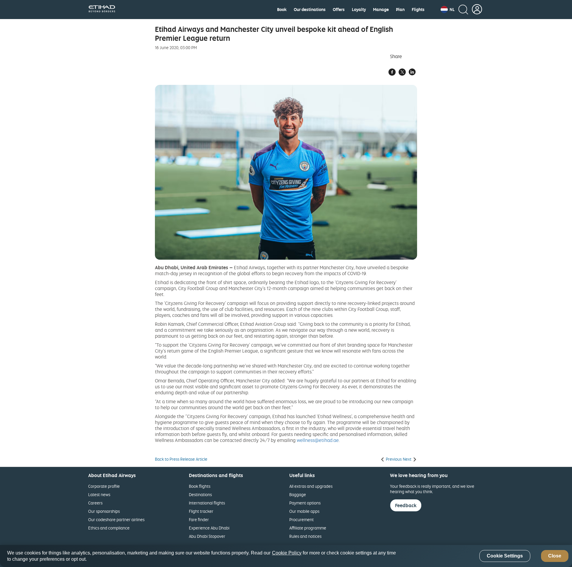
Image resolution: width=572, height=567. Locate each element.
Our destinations (310, 9)
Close (554, 556)
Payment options (305, 503)
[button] (448, 9)
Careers (95, 503)
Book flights (199, 486)
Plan (400, 9)
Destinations (200, 494)
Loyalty (359, 9)
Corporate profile (104, 486)
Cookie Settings (505, 556)
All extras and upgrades (310, 486)
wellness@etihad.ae (318, 440)
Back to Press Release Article (181, 459)
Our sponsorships (104, 511)
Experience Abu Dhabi (209, 528)
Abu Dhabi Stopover (207, 536)
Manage (381, 9)
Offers (339, 9)
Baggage (297, 494)
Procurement (301, 519)
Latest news (99, 494)
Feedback (405, 505)
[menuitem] (282, 9)
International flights (207, 503)
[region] (286, 556)
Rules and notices (305, 536)
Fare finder (199, 519)
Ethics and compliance (109, 528)
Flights (418, 9)
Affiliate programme (307, 528)
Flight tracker (201, 511)
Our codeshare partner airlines (116, 519)
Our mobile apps (304, 511)
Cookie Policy (286, 552)
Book (282, 9)
